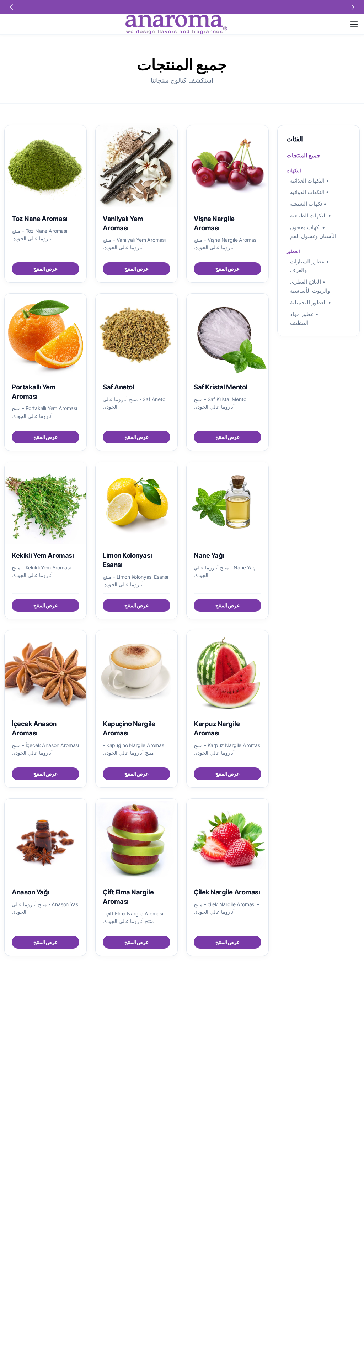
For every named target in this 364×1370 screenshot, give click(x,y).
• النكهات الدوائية (309, 192)
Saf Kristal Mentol (220, 387)
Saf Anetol (118, 387)
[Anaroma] (176, 24)
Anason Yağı (30, 892)
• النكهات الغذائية (309, 180)
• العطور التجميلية (310, 302)
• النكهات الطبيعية (310, 215)
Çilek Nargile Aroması (227, 892)
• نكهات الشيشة (308, 203)
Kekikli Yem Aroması (43, 555)
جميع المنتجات (303, 155)
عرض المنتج (227, 269)
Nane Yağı (209, 555)
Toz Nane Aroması (40, 218)
